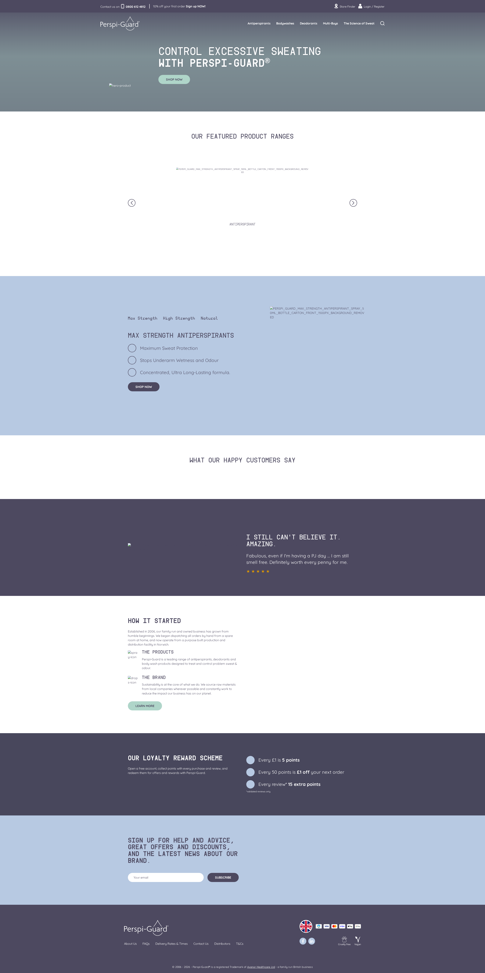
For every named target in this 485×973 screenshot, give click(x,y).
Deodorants (308, 23)
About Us (130, 944)
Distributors (222, 944)
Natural (209, 319)
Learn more (144, 706)
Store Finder (347, 6)
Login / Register (374, 6)
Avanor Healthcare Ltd (261, 967)
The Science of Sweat (359, 23)
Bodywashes (285, 23)
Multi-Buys (330, 23)
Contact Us (201, 944)
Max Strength (142, 319)
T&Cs (239, 944)
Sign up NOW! (196, 6)
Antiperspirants (259, 23)
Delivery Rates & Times (171, 944)
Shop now (174, 79)
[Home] (122, 23)
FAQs (146, 944)
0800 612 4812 (136, 7)
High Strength (179, 319)
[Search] (382, 23)
